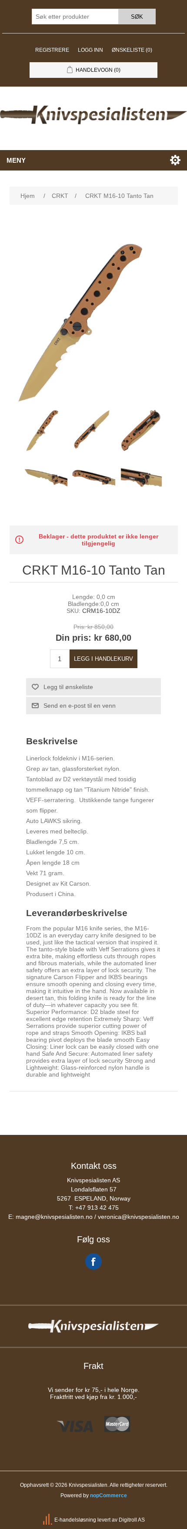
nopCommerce (108, 1495)
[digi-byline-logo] (48, 1520)
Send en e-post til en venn (79, 705)
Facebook (93, 1261)
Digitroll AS (132, 1520)
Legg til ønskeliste (68, 686)
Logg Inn (90, 50)
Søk (137, 16)
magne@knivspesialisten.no (54, 1216)
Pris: (79, 626)
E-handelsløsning (75, 1520)
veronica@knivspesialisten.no (138, 1216)
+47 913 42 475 (97, 1207)
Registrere (52, 50)
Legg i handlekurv (103, 659)
